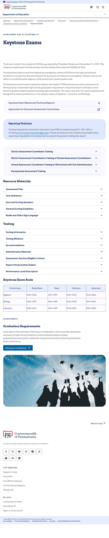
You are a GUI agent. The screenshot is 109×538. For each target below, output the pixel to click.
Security (52, 521)
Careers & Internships (12, 501)
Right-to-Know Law (11, 510)
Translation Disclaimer (39, 521)
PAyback (7, 490)
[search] (97, 7)
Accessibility (7, 521)
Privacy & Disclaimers (22, 521)
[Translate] (91, 7)
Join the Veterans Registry (14, 485)
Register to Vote (10, 472)
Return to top (97, 423)
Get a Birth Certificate (12, 481)
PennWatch (8, 506)
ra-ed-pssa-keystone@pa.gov (33, 132)
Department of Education (16, 14)
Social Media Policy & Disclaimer (69, 521)
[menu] (103, 7)
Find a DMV (8, 476)
